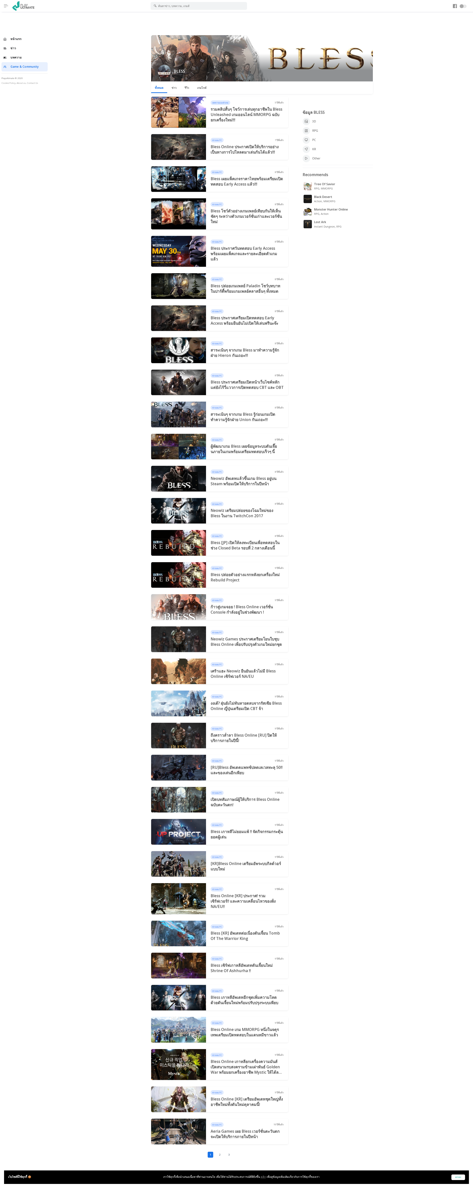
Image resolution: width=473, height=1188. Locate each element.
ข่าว (174, 88)
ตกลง (458, 1177)
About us (21, 83)
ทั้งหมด (159, 88)
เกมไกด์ (202, 88)
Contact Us (32, 83)
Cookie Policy (8, 83)
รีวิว (187, 88)
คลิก (263, 1177)
